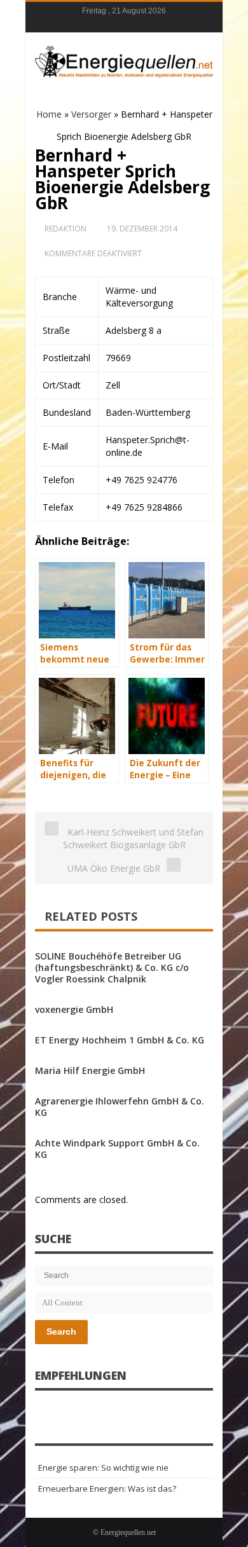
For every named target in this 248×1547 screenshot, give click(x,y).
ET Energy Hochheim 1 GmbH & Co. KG (119, 1040)
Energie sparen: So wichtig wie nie (103, 1467)
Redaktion (65, 228)
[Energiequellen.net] (124, 60)
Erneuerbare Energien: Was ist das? (107, 1488)
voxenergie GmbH (74, 1009)
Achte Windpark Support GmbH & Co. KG (117, 1148)
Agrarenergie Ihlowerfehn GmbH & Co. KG (119, 1106)
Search (61, 1331)
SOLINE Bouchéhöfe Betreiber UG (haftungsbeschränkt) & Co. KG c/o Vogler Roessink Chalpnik (112, 967)
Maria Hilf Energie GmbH (90, 1070)
